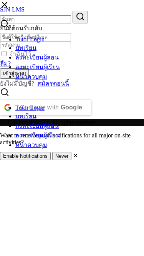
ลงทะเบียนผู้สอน (37, 57)
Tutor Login (30, 39)
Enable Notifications (25, 156)
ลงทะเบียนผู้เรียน (37, 67)
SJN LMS (12, 9)
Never (61, 156)
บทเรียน (25, 48)
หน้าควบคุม (31, 76)
